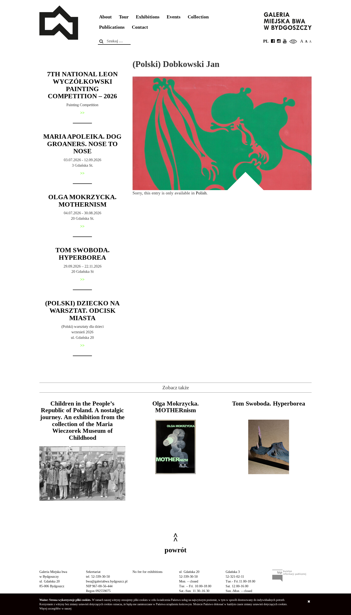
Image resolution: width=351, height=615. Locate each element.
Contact (140, 27)
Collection (198, 16)
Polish (201, 193)
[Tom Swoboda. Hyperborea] (269, 446)
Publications (112, 27)
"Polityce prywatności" (85, 608)
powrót (175, 550)
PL (266, 41)
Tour (124, 16)
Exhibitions (148, 16)
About (105, 16)
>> (82, 113)
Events (174, 16)
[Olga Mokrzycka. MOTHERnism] (175, 446)
